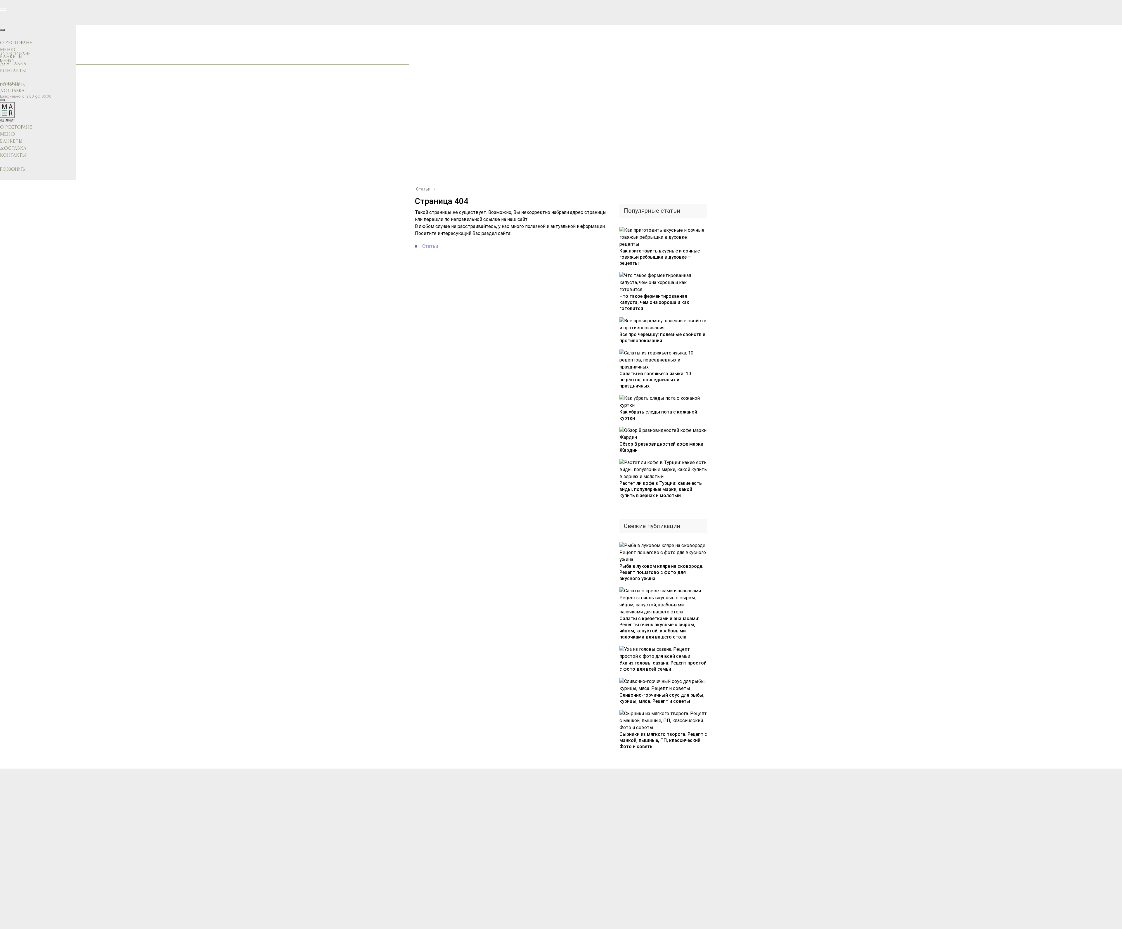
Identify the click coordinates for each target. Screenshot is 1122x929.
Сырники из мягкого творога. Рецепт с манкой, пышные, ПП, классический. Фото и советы (663, 740)
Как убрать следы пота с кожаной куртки (658, 415)
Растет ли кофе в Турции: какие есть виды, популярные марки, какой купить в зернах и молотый (660, 489)
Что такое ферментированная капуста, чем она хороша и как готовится (654, 302)
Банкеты (11, 56)
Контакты (13, 70)
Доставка (12, 90)
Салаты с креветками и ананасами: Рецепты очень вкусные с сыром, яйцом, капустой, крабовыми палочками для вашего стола (659, 628)
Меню (7, 49)
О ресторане (16, 42)
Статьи (430, 246)
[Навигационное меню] (3, 9)
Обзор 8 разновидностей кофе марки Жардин (661, 447)
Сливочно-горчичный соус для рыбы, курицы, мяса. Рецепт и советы (661, 698)
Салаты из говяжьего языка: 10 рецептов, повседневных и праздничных (655, 380)
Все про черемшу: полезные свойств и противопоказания (662, 337)
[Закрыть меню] (2, 30)
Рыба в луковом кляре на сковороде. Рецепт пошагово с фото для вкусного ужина (661, 572)
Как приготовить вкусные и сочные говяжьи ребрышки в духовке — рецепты (659, 257)
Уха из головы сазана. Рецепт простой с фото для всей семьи (663, 666)
